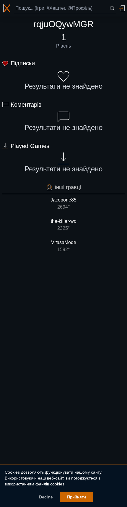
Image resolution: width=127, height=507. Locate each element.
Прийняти (76, 497)
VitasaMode (63, 246)
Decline (46, 497)
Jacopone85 (63, 203)
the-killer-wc (63, 225)
